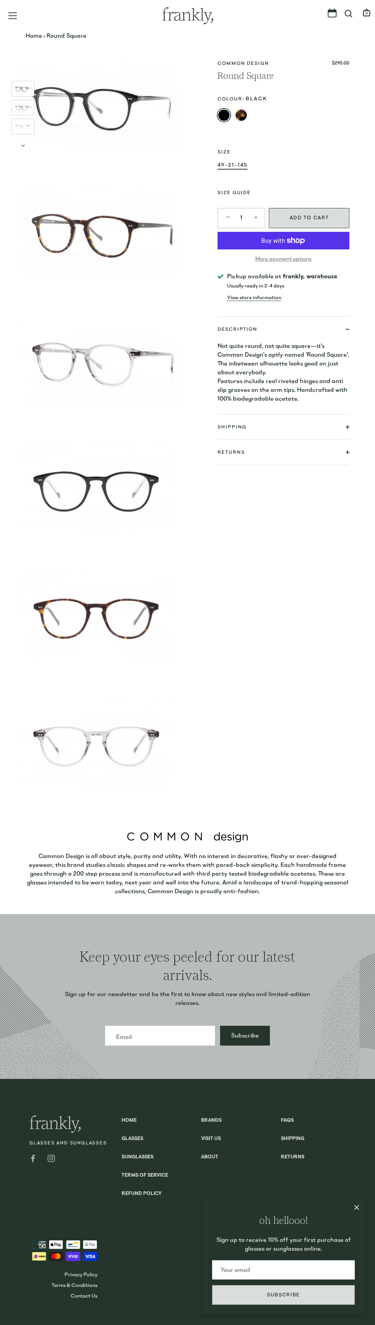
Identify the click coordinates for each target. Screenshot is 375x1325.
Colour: (242, 98)
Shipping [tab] (232, 427)
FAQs (287, 1120)
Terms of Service (145, 1175)
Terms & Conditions (74, 1285)
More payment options (283, 259)
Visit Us (211, 1138)
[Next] (23, 145)
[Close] (357, 1207)
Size (224, 152)
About (209, 1157)
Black (224, 115)
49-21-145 (233, 165)
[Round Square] (22, 89)
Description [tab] (237, 329)
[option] (23, 90)
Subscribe (283, 1295)
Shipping (292, 1138)
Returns (292, 1157)
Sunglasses (137, 1157)
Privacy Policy (80, 1274)
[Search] (348, 14)
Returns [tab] (231, 452)
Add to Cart (309, 217)
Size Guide (234, 192)
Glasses (132, 1138)
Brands (211, 1120)
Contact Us (84, 1296)
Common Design (243, 63)
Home (34, 35)
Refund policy (141, 1193)
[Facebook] (33, 1157)
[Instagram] (51, 1157)
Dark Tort (241, 115)
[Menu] (13, 16)
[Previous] (23, 70)
